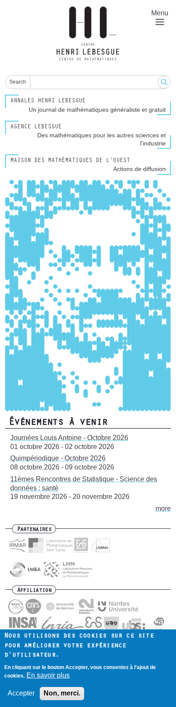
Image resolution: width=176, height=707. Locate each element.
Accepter (21, 693)
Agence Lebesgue (36, 127)
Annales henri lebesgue (47, 101)
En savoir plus (48, 675)
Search (17, 82)
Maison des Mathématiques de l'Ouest (70, 161)
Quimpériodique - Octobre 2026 (58, 458)
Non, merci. (62, 693)
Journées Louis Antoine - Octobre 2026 (69, 437)
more (163, 508)
